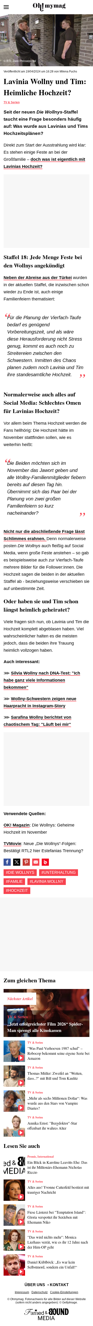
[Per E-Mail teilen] (35, 862)
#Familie (14, 881)
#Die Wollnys (20, 872)
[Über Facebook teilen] (7, 862)
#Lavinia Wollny (46, 881)
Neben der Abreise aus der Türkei (38, 277)
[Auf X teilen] (16, 862)
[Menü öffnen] (6, 7)
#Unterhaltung (58, 872)
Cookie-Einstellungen (64, 1292)
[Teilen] (26, 862)
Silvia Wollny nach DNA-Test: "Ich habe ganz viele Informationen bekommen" (42, 680)
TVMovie (12, 843)
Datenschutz (39, 1292)
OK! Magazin (17, 825)
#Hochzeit (17, 891)
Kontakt (59, 1285)
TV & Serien (12, 102)
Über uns (35, 1285)
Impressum (22, 1292)
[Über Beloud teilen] (45, 862)
